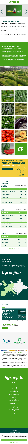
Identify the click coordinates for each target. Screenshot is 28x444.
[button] (26, 11)
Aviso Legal (14, 430)
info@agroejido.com (14, 394)
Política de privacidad (14, 432)
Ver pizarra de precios (14, 206)
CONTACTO (14, 382)
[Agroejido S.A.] (14, 2)
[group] (14, 10)
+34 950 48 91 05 (14, 391)
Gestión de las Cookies (13, 442)
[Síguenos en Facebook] (14, 421)
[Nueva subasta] (14, 167)
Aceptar (14, 440)
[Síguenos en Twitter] (14, 418)
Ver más (5, 328)
